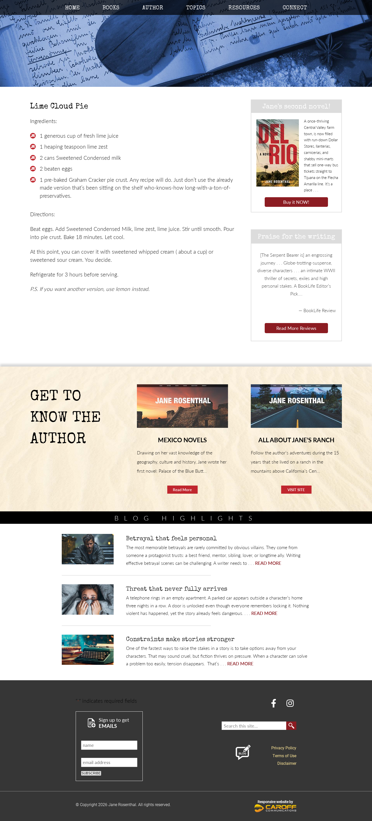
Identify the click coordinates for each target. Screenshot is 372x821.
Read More (182, 489)
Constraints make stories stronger (180, 640)
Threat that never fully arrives (176, 589)
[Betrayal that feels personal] (88, 549)
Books (110, 8)
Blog (243, 752)
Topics (195, 8)
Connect (295, 8)
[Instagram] (290, 703)
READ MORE (268, 563)
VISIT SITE (296, 489)
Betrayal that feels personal (171, 539)
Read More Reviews (296, 328)
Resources (244, 8)
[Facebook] (274, 703)
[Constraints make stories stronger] (88, 650)
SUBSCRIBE (91, 773)
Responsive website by (275, 801)
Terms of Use (284, 755)
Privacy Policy (283, 747)
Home (72, 8)
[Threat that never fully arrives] (88, 599)
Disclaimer (286, 763)
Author (152, 8)
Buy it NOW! (296, 202)
